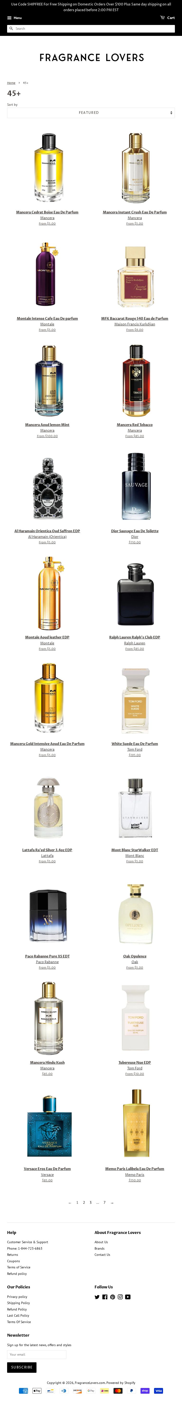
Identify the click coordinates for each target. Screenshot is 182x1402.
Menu (17, 18)
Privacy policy (17, 1297)
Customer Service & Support (27, 1242)
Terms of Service (18, 1267)
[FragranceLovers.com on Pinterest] (112, 1298)
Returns (12, 1254)
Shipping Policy (18, 1303)
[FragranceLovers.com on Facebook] (105, 1298)
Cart (171, 18)
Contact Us (102, 1254)
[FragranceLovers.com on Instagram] (120, 1298)
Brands (100, 1248)
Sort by (12, 104)
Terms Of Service (19, 1322)
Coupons (13, 1261)
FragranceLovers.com (90, 1383)
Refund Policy (17, 1309)
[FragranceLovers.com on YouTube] (128, 1298)
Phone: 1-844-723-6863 (24, 1248)
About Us (101, 1242)
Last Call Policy (18, 1315)
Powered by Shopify (120, 1383)
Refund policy (17, 1273)
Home (11, 83)
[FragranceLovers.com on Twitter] (97, 1298)
